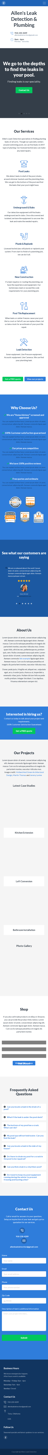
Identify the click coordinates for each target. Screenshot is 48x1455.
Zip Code (6, 1295)
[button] (16, 603)
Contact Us (24, 90)
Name (4, 1255)
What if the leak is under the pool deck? (25, 1117)
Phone (4, 1282)
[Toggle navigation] (44, 3)
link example (24, 658)
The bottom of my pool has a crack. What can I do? (21, 1126)
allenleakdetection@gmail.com (26, 35)
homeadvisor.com (25, 596)
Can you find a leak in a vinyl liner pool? (24, 1167)
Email (4, 1268)
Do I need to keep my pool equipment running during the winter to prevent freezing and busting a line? (22, 1177)
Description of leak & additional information (20, 1309)
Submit (24, 1338)
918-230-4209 (21, 33)
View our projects (35, 379)
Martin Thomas (19, 775)
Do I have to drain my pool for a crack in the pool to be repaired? (23, 1157)
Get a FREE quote (13, 379)
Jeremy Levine (36, 775)
